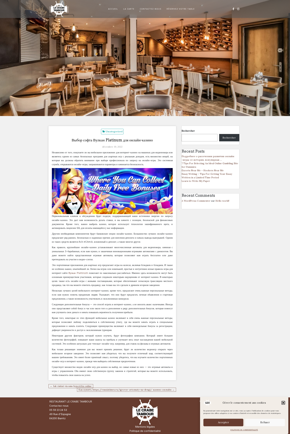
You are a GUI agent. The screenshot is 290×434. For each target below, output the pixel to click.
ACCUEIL (113, 9)
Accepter (223, 422)
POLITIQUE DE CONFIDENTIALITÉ (244, 430)
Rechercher (188, 130)
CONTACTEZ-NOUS (150, 9)
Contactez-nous (58, 405)
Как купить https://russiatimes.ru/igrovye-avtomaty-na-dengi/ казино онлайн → (127, 389)
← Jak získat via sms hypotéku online (71, 386)
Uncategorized (114, 131)
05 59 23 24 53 (58, 410)
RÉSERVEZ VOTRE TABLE (181, 9)
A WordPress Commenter (196, 200)
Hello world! (222, 200)
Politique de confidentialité (145, 430)
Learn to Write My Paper (196, 180)
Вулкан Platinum (78, 272)
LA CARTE (128, 9)
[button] (283, 402)
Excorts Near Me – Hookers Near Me (203, 170)
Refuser (265, 422)
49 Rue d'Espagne (60, 414)
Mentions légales (145, 426)
